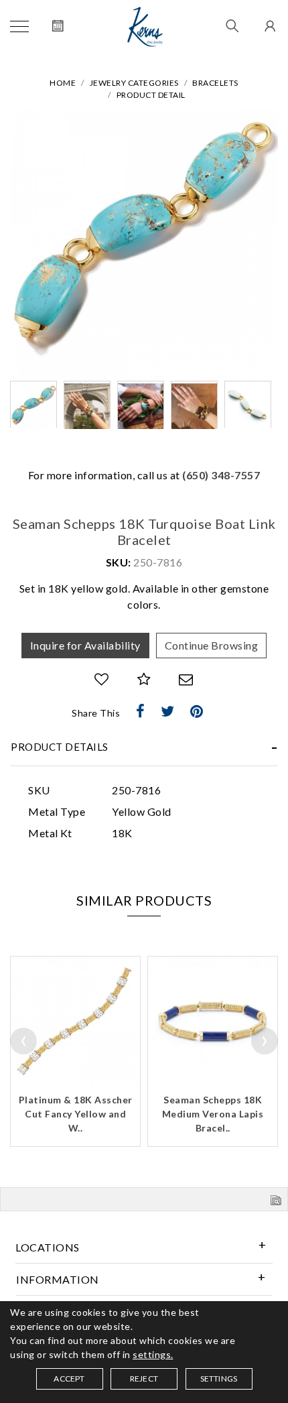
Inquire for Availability (85, 645)
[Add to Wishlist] (102, 679)
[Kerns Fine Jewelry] (145, 27)
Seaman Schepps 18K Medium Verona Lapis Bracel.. (213, 1114)
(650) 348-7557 (221, 475)
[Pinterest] (197, 711)
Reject (144, 1379)
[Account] (268, 26)
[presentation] (23, 1041)
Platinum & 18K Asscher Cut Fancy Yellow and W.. (76, 1114)
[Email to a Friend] (186, 679)
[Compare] (144, 679)
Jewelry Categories (134, 83)
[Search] (232, 26)
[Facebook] (140, 711)
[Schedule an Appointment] (58, 26)
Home (63, 83)
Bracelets (215, 83)
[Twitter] (168, 711)
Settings (219, 1379)
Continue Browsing (212, 645)
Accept (69, 1379)
